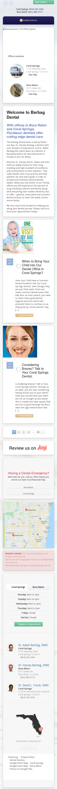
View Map (32, 75)
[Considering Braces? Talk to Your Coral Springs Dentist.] (20, 341)
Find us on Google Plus (21, 769)
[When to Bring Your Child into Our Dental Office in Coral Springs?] (18, 236)
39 (38, 432)
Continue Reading (25, 315)
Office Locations (15, 56)
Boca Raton (28, 487)
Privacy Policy (27, 757)
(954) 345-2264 (36, 9)
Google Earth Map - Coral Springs (26, 763)
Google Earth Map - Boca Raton (26, 766)
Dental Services (17, 760)
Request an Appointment (29, 624)
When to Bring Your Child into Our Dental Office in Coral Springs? (35, 267)
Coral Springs (28, 494)
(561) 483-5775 (35, 12)
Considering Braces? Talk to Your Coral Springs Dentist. (35, 370)
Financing (13, 757)
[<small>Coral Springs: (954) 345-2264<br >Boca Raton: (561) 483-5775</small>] (34, 747)
